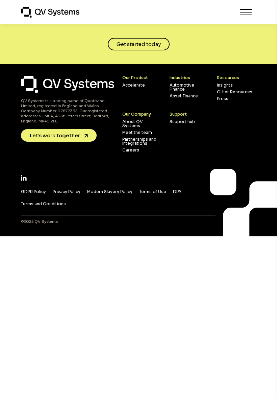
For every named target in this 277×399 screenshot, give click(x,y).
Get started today (139, 44)
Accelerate (133, 85)
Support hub (182, 121)
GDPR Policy (33, 191)
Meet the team (137, 132)
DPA (177, 191)
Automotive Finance (182, 87)
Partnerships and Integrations (139, 141)
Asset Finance (184, 95)
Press (222, 98)
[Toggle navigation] (246, 12)
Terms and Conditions (43, 203)
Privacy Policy (66, 191)
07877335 (67, 111)
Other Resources (234, 91)
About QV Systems (132, 123)
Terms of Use (152, 191)
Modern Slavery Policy (109, 191)
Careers (130, 149)
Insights (225, 85)
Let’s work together (55, 135)
